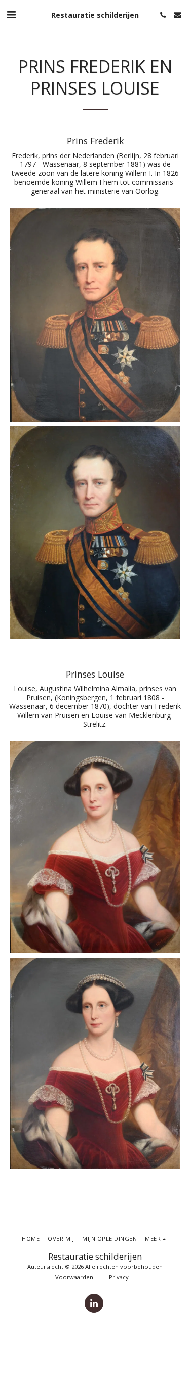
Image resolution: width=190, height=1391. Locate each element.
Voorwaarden (74, 1277)
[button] (11, 14)
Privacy (119, 1277)
